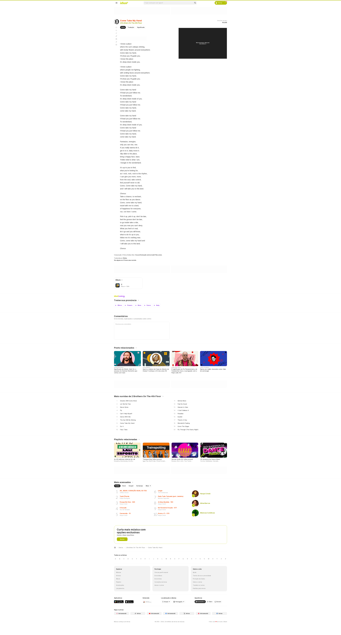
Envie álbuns (158, 575)
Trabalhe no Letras (199, 585)
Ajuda (194, 572)
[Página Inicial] (115, 547)
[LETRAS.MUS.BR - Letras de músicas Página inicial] (124, 3)
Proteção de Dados (199, 579)
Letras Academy (170, 296)
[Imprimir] (116, 39)
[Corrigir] (116, 42)
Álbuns (118, 579)
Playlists (118, 582)
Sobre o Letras (197, 582)
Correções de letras (161, 582)
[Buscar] (195, 3)
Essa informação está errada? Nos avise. (148, 255)
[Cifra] (116, 36)
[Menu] (116, 3)
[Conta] (225, 3)
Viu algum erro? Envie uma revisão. (125, 260)
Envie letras (158, 579)
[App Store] (129, 601)
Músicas (118, 572)
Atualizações (120, 585)
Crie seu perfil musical (161, 572)
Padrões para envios (199, 588)
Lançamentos (120, 588)
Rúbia (125, 258)
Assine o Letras (159, 585)
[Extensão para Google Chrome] (147, 601)
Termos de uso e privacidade (202, 575)
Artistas (118, 575)
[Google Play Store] (119, 601)
